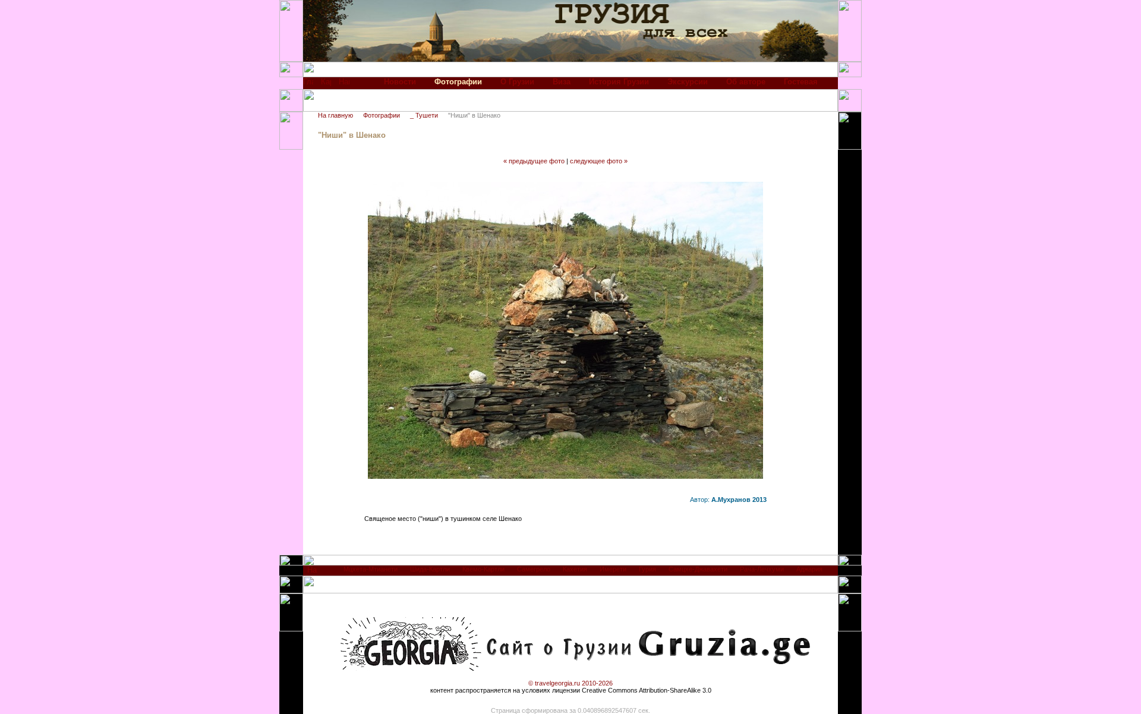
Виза (561, 81)
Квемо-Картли (483, 569)
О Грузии (517, 81)
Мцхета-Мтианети (370, 569)
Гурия (647, 569)
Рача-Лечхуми (762, 569)
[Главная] (308, 84)
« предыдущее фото (534, 161)
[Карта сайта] (326, 84)
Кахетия (575, 569)
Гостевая (801, 81)
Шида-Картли (430, 569)
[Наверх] (312, 572)
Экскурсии (687, 81)
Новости (400, 81)
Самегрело (533, 569)
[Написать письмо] (344, 84)
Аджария (809, 569)
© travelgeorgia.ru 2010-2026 (570, 683)
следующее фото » (599, 161)
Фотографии (381, 115)
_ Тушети (424, 115)
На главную (335, 115)
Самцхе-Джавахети (698, 569)
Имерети (613, 569)
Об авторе (745, 81)
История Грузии (619, 81)
